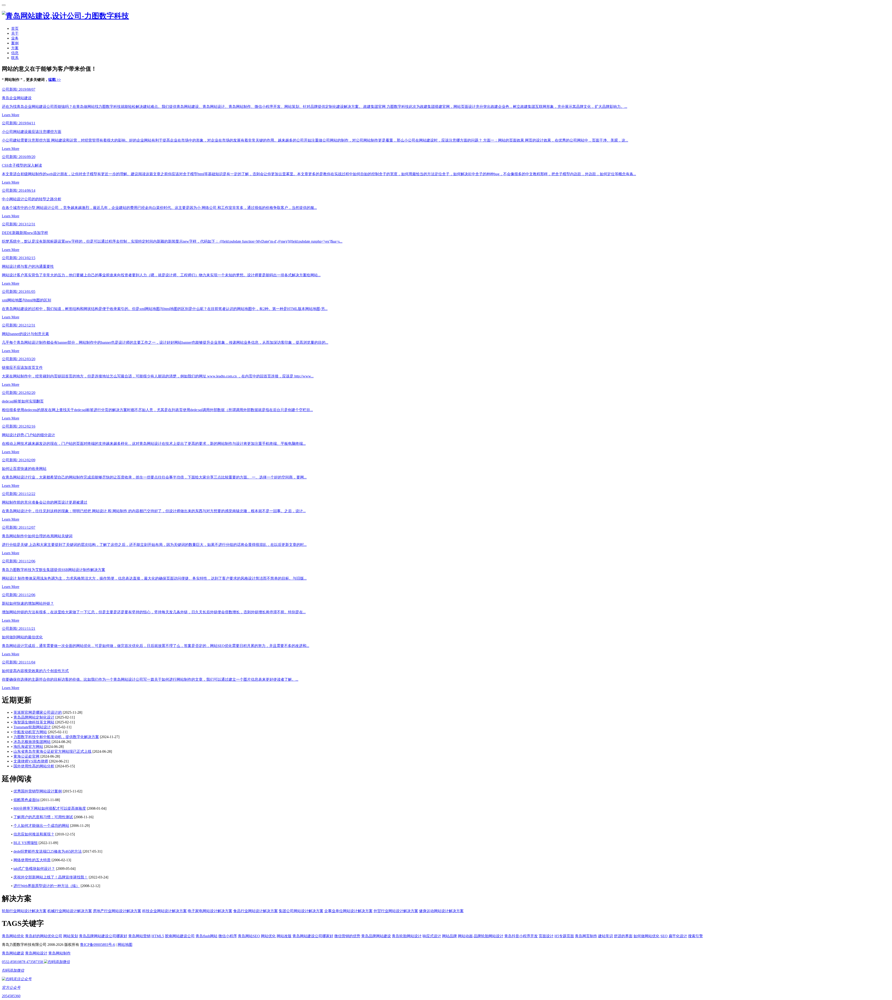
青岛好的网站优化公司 (43, 936)
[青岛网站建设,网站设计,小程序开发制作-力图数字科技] (65, 16)
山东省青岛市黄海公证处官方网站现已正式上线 (52, 751)
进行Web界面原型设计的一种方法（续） (46, 886)
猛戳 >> (54, 80)
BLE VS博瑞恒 (25, 843)
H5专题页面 (564, 936)
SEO (664, 936)
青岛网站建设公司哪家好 (312, 936)
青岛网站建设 (13, 953)
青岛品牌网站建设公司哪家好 (103, 936)
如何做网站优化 (646, 936)
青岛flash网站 (206, 936)
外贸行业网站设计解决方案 (396, 911)
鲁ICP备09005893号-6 (97, 945)
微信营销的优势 (347, 936)
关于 (15, 33)
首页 (15, 28)
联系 (15, 58)
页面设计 (546, 936)
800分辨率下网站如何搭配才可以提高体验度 (49, 808)
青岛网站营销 (139, 936)
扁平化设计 (678, 936)
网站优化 (268, 936)
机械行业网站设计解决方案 (69, 911)
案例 (15, 43)
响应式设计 (432, 936)
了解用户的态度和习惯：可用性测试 (43, 817)
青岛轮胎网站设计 (407, 936)
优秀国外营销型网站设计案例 (37, 791)
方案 (15, 48)
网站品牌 (449, 936)
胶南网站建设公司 (180, 936)
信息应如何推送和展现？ (33, 834)
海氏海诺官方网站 (28, 747)
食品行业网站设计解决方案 (255, 911)
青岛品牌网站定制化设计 (33, 717)
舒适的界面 (623, 936)
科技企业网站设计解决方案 (164, 911)
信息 (15, 53)
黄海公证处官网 (26, 756)
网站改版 (284, 936)
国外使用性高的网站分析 (33, 766)
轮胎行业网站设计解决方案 (24, 911)
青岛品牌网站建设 (376, 936)
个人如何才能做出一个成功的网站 (41, 826)
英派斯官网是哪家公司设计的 (37, 712)
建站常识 (605, 936)
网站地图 (125, 945)
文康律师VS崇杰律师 (30, 761)
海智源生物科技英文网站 (33, 722)
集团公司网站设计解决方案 (301, 911)
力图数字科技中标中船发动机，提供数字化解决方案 (56, 737)
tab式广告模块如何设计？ (34, 869)
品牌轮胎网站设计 (488, 936)
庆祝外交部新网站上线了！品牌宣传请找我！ (50, 877)
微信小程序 (227, 936)
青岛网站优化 (13, 936)
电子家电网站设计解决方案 (210, 911)
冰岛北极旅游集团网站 (32, 742)
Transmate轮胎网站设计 (32, 727)
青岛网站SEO (249, 936)
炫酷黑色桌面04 (26, 800)
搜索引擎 (695, 936)
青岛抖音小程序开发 (521, 936)
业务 (15, 38)
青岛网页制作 (586, 936)
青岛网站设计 (36, 953)
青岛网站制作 (59, 953)
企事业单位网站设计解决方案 (348, 911)
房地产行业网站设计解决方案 (117, 911)
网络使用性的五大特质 (32, 860)
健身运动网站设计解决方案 (441, 911)
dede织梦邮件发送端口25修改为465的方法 (47, 851)
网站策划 (70, 936)
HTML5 (157, 936)
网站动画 (465, 936)
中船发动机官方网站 (30, 732)
